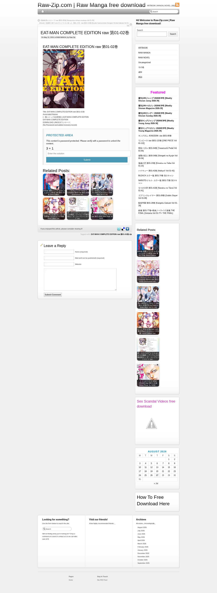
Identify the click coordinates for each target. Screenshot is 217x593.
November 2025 (143, 556)
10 (140, 467)
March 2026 (142, 543)
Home (43, 11)
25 (146, 475)
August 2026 (142, 527)
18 (146, 471)
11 (146, 467)
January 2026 (142, 550)
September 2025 (143, 563)
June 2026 (141, 534)
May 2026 (141, 537)
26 (151, 475)
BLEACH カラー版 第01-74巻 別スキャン (156, 175)
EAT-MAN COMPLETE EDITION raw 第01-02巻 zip (111, 234)
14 (163, 467)
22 (169, 471)
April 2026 (141, 540)
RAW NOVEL (144, 57)
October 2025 (142, 560)
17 (140, 471)
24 (140, 475)
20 (157, 471)
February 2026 (143, 547)
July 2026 (141, 531)
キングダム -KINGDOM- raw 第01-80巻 (155, 136)
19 (151, 471)
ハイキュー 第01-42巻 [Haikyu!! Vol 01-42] (156, 171)
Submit (87, 159)
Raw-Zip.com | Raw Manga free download (92, 5)
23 (175, 471)
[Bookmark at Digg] (127, 230)
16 (175, 467)
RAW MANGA (61, 37)
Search (140, 30)
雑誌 (140, 77)
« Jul (156, 483)
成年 (140, 72)
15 (169, 467)
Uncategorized (144, 62)
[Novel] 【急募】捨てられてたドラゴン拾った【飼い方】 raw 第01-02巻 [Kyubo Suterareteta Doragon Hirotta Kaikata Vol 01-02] (84, 24)
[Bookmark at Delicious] (123, 230)
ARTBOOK (143, 48)
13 (157, 467)
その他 (141, 67)
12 (151, 467)
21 (163, 471)
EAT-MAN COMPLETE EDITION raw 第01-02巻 (85, 32)
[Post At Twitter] (119, 230)
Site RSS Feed (102, 580)
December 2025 (143, 553)
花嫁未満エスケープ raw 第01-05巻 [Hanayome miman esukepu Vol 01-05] (67, 20)
